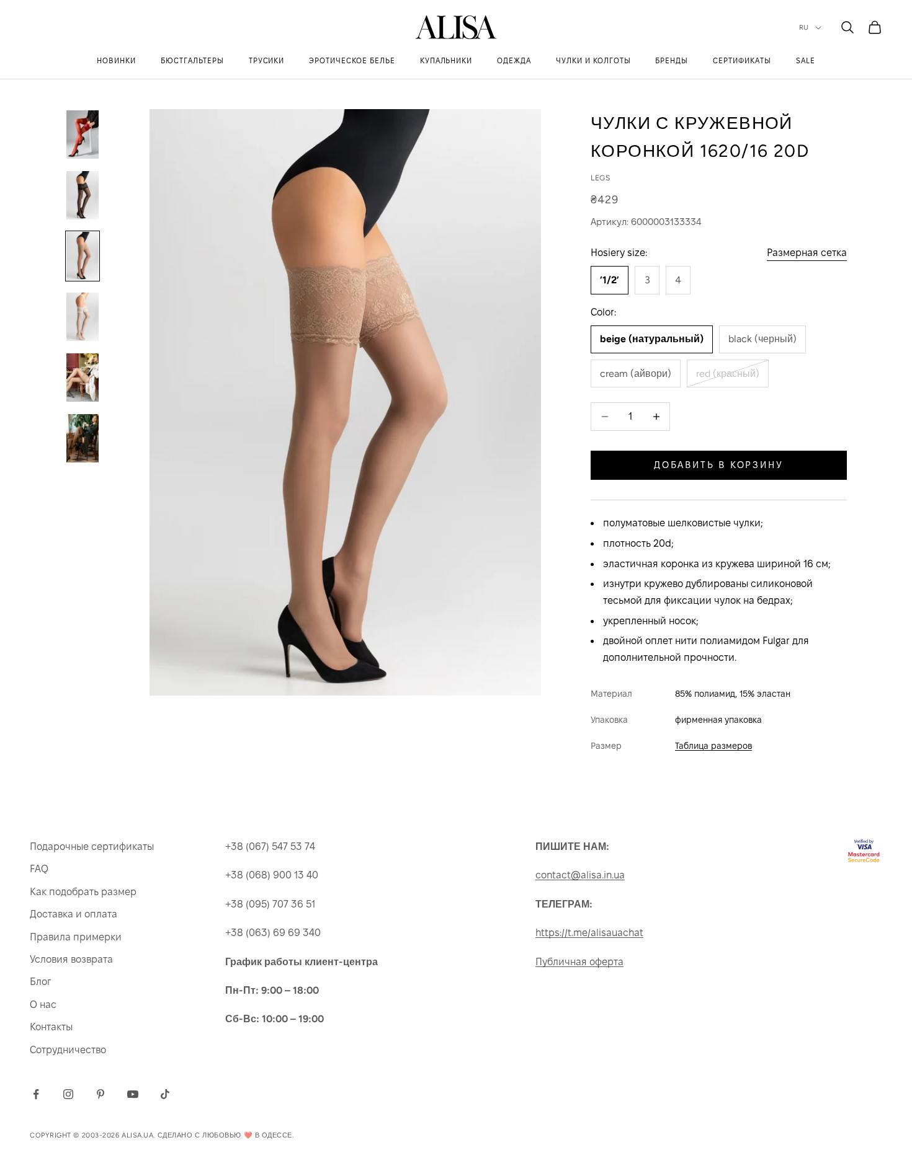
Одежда (514, 60)
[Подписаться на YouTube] (133, 1094)
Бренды (671, 60)
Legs (600, 178)
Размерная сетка (807, 252)
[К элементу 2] (82, 195)
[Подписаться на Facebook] (36, 1094)
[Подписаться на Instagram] (68, 1094)
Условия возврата (71, 959)
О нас (43, 1004)
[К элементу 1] (82, 134)
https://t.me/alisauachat (589, 932)
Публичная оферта (579, 962)
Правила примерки (76, 937)
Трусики (267, 60)
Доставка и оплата (73, 914)
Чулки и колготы (593, 60)
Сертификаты (742, 60)
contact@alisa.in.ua (580, 875)
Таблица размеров (713, 746)
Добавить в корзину (719, 464)
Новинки (116, 60)
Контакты (51, 1027)
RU (804, 28)
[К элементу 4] (82, 316)
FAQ (39, 869)
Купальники (446, 60)
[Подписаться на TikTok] (165, 1094)
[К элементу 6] (82, 438)
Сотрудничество (68, 1050)
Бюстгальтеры (192, 60)
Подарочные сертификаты (92, 846)
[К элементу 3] (82, 256)
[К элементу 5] (82, 377)
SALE (805, 60)
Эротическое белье (352, 60)
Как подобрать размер (83, 891)
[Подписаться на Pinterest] (100, 1094)
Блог (40, 981)
